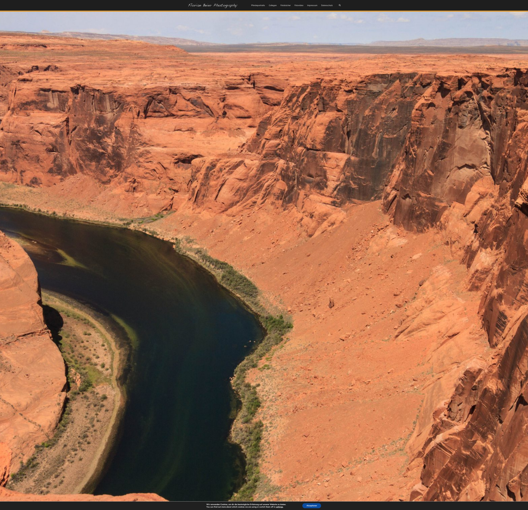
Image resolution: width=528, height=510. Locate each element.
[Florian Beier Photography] (212, 5)
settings (279, 507)
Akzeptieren (311, 505)
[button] (340, 5)
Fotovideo (299, 5)
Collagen (273, 5)
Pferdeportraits (258, 5)
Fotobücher (285, 5)
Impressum (312, 5)
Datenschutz (327, 5)
